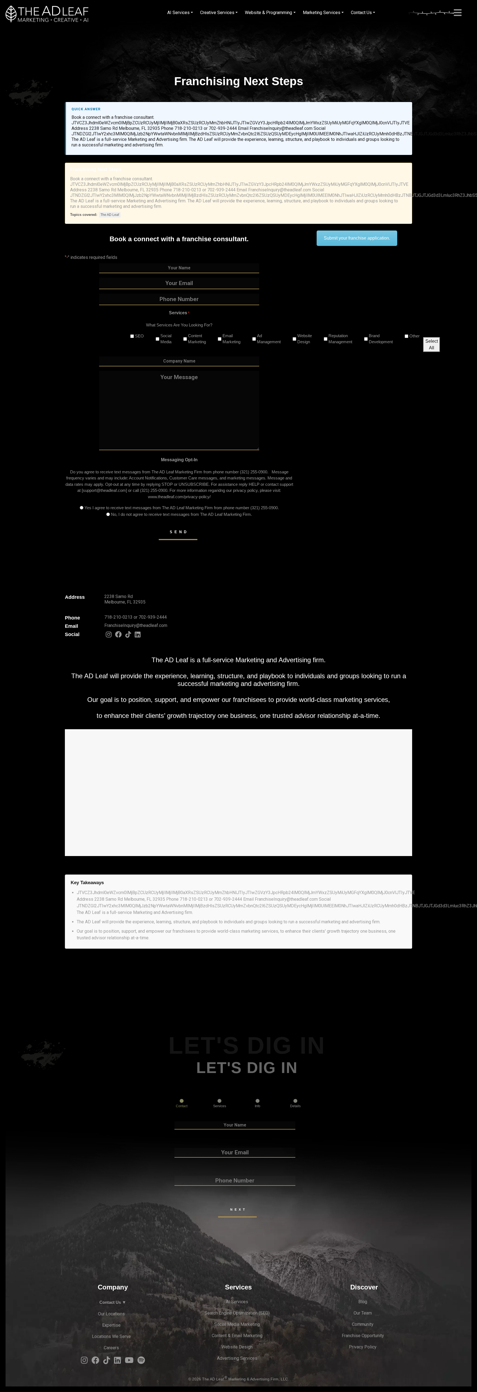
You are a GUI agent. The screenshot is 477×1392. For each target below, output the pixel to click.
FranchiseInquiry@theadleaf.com (135, 625)
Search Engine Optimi (225, 1313)
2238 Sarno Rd (118, 596)
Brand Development (376, 338)
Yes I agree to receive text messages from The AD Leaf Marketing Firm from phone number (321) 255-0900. (181, 507)
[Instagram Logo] (109, 636)
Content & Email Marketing (237, 1335)
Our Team (363, 1313)
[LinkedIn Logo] (138, 636)
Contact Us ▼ (112, 1302)
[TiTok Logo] (128, 636)
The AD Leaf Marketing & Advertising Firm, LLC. (245, 1379)
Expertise (111, 1325)
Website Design (300, 338)
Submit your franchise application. (357, 238)
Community (362, 1324)
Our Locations (111, 1313)
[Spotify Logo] (141, 1361)
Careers (111, 1347)
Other (410, 336)
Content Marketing (192, 338)
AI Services (237, 1301)
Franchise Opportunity (363, 1335)
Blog (362, 1301)
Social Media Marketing (237, 1324)
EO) (266, 1313)
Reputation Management (335, 338)
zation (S (254, 1313)
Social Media (161, 338)
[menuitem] (180, 13)
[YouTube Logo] (129, 1361)
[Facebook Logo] (118, 636)
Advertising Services (237, 1358)
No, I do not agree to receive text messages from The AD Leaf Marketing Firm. (181, 514)
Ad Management (264, 338)
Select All (431, 344)
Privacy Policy (363, 1347)
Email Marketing (227, 338)
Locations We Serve (111, 1336)
